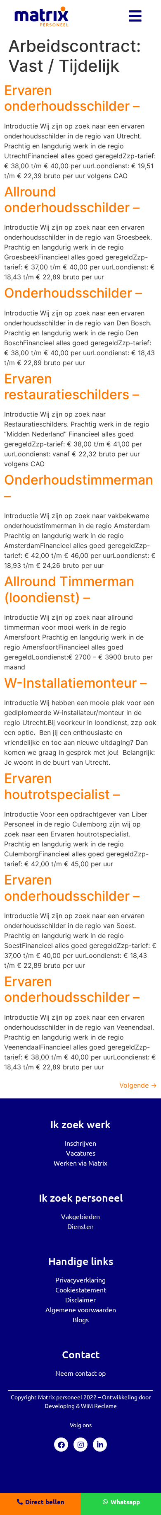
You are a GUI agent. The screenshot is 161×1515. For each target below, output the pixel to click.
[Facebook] (61, 1444)
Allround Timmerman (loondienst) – (69, 589)
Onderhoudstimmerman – (78, 488)
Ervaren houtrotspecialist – (62, 786)
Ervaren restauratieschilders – (71, 386)
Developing (60, 1405)
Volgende (138, 1085)
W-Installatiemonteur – (75, 683)
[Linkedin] (100, 1444)
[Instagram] (80, 1444)
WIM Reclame (99, 1405)
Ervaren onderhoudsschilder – (72, 98)
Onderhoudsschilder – (73, 293)
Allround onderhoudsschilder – (72, 200)
